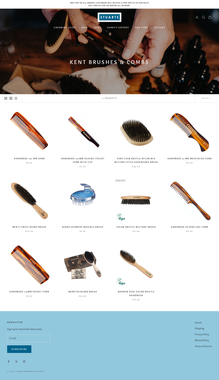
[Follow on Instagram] (24, 361)
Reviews (159, 27)
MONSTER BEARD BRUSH (82, 292)
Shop (84, 27)
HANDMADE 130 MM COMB (29, 159)
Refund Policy (202, 340)
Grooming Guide (64, 27)
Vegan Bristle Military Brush (136, 227)
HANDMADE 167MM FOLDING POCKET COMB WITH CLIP (83, 160)
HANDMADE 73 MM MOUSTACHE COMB (189, 159)
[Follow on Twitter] (16, 361)
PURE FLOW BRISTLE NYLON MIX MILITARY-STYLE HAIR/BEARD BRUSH (136, 160)
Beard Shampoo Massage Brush (82, 227)
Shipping (199, 328)
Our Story (141, 27)
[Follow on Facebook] (8, 361)
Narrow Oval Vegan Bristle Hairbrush (136, 293)
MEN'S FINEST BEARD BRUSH (29, 227)
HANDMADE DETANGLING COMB (189, 227)
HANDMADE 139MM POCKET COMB (29, 292)
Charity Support (118, 27)
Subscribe (19, 349)
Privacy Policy (202, 334)
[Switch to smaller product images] (11, 98)
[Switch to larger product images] (5, 98)
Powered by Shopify (34, 371)
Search (198, 322)
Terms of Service (203, 346)
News (97, 27)
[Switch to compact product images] (16, 98)
